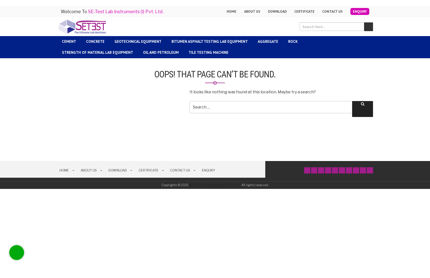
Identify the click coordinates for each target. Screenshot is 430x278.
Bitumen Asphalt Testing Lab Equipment (209, 41)
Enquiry (360, 11)
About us (252, 11)
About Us (89, 170)
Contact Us (332, 11)
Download (277, 11)
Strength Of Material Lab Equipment (97, 52)
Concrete (95, 41)
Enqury (208, 170)
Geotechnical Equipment (137, 41)
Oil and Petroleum (161, 52)
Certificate (304, 11)
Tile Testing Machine (208, 52)
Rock (293, 41)
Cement (69, 41)
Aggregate (268, 41)
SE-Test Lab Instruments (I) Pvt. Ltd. (215, 185)
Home (231, 11)
